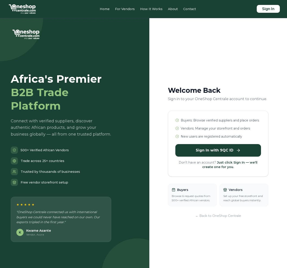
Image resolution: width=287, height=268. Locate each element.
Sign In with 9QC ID (214, 150)
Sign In (268, 9)
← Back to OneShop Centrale (218, 216)
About (173, 9)
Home (105, 9)
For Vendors (125, 9)
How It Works (151, 9)
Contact (189, 9)
